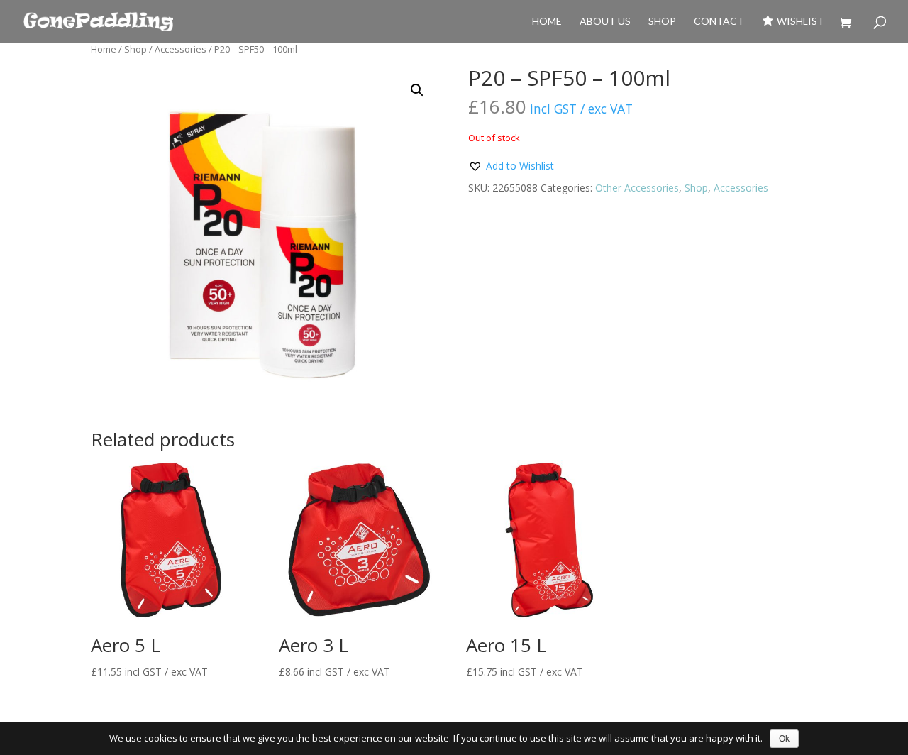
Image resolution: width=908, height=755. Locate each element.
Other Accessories (637, 187)
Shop (662, 21)
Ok (784, 739)
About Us (605, 21)
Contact (719, 21)
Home (547, 21)
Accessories (180, 49)
